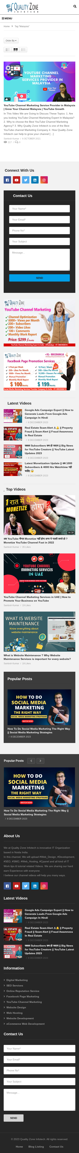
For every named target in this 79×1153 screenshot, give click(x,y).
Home (19, 1146)
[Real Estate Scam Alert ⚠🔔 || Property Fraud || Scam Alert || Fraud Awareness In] (13, 433)
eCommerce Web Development (25, 1023)
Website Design (16, 1007)
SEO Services (14, 985)
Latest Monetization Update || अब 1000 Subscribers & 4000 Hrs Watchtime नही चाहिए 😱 (48, 467)
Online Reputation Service (22, 991)
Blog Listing (36, 1146)
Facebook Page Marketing (22, 996)
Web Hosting (14, 1012)
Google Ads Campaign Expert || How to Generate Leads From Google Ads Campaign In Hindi (49, 414)
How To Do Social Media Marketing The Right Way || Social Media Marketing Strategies (39, 730)
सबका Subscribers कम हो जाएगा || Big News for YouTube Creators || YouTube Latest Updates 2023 (49, 449)
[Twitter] (25, 180)
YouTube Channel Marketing (24, 1001)
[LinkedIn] (35, 180)
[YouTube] (16, 180)
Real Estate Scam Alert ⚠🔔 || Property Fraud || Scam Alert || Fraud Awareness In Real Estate (49, 431)
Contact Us (56, 1146)
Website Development (20, 1018)
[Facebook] (7, 180)
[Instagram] (44, 180)
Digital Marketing (17, 980)
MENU (8, 18)
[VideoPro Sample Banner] (39, 345)
